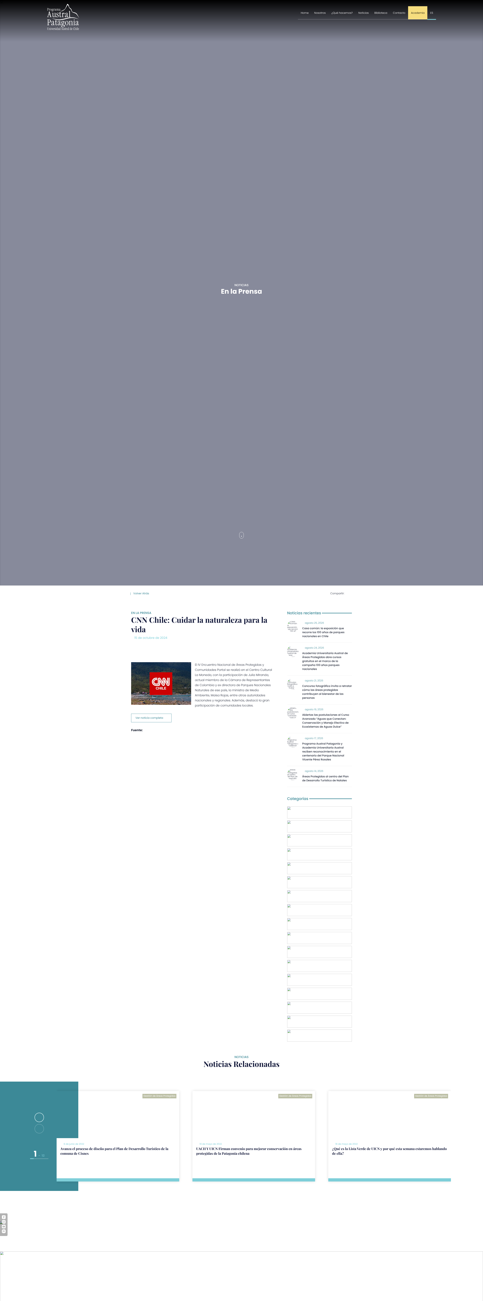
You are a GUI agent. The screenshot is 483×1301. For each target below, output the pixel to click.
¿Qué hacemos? (342, 13)
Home (305, 13)
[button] (39, 1117)
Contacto (399, 13)
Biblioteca (380, 13)
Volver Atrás (141, 593)
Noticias (363, 13)
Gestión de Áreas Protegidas (159, 1096)
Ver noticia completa (149, 718)
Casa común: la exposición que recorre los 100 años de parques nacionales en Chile (323, 632)
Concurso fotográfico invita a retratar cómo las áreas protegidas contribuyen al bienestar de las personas (327, 692)
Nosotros (320, 13)
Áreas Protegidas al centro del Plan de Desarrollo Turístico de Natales (325, 778)
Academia (418, 13)
